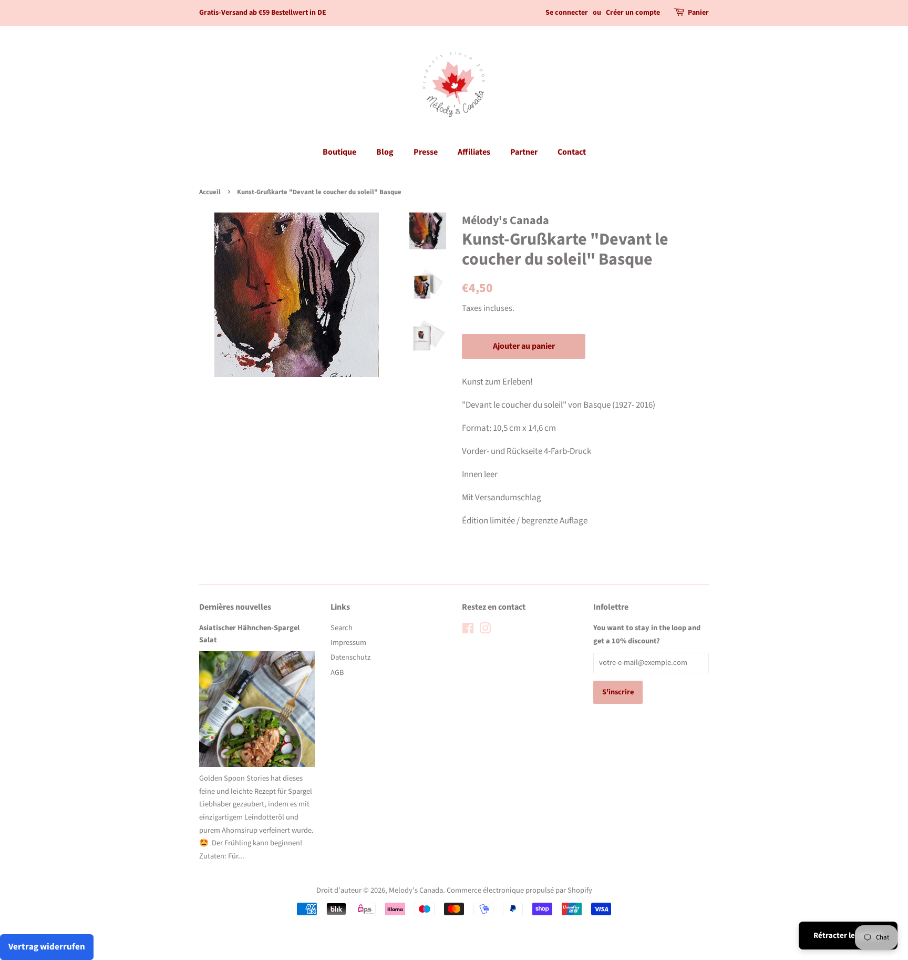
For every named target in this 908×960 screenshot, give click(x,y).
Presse (426, 152)
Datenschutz (350, 657)
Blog (385, 152)
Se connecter (566, 12)
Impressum (348, 642)
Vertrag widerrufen (46, 947)
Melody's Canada (416, 890)
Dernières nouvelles (235, 607)
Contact (572, 152)
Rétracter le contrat (848, 935)
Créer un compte (633, 12)
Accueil (210, 192)
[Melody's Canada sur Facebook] (468, 630)
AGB (337, 672)
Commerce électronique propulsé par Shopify (519, 890)
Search (342, 627)
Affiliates (474, 152)
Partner (524, 152)
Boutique (339, 152)
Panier (698, 12)
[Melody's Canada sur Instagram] (485, 630)
